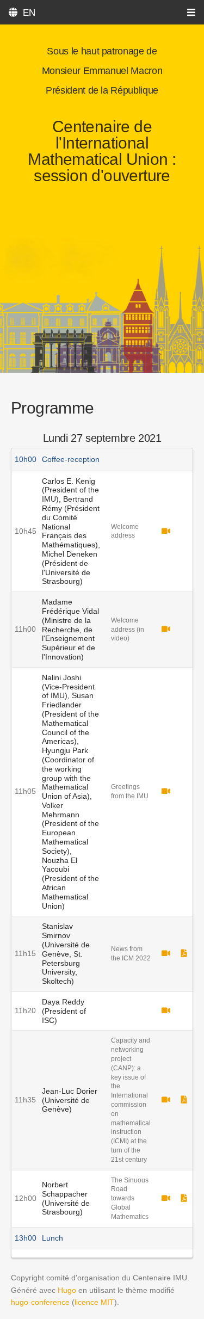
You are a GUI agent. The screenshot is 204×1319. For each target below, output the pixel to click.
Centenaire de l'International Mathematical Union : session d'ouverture (102, 151)
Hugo (67, 1290)
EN (29, 13)
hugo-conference (40, 1302)
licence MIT (94, 1302)
